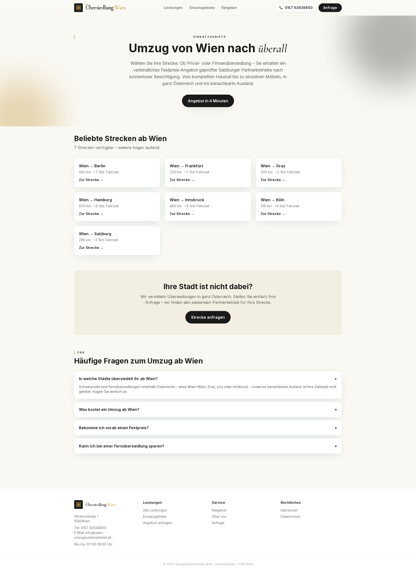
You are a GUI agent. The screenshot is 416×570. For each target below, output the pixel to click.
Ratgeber (229, 8)
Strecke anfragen (208, 317)
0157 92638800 (299, 8)
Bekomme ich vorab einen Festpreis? (208, 427)
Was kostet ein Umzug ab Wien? (208, 409)
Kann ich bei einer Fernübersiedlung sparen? (208, 446)
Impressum (289, 510)
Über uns (219, 516)
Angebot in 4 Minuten (208, 100)
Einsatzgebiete (202, 8)
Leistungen (173, 8)
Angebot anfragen (157, 523)
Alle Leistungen (155, 510)
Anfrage (330, 8)
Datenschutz (290, 516)
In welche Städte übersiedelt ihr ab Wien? (208, 378)
